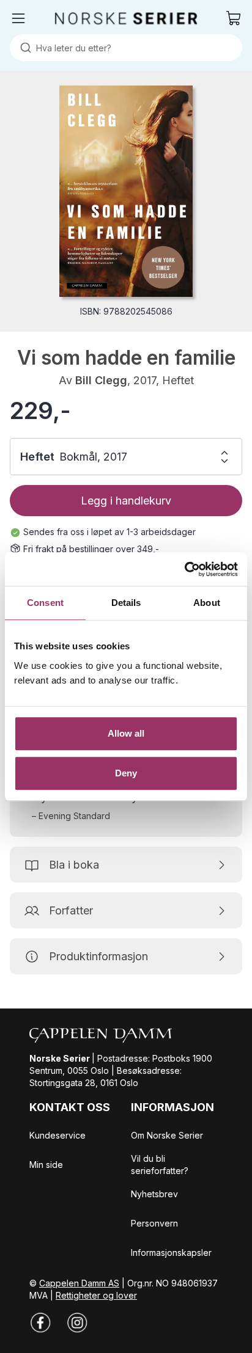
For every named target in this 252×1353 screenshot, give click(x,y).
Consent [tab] (45, 602)
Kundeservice (57, 1135)
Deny (126, 773)
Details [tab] (126, 602)
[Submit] (23, 47)
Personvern (154, 1223)
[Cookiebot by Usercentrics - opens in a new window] (184, 569)
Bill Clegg (101, 380)
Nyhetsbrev (154, 1194)
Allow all (126, 733)
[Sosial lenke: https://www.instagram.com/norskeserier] (77, 1322)
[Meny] (18, 18)
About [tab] (206, 602)
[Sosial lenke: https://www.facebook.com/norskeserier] (40, 1322)
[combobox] (126, 47)
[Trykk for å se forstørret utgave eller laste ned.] (126, 191)
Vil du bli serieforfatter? (159, 1164)
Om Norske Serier (167, 1135)
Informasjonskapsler (171, 1252)
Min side (46, 1164)
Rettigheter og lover (96, 1295)
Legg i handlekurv (126, 500)
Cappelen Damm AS (79, 1283)
